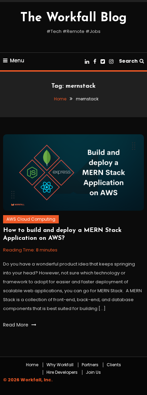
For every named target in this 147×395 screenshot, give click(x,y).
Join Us (93, 372)
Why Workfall (60, 364)
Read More (16, 324)
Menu (17, 60)
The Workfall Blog (73, 18)
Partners (90, 364)
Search (128, 61)
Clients (114, 364)
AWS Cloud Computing (30, 219)
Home (32, 364)
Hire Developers (62, 372)
